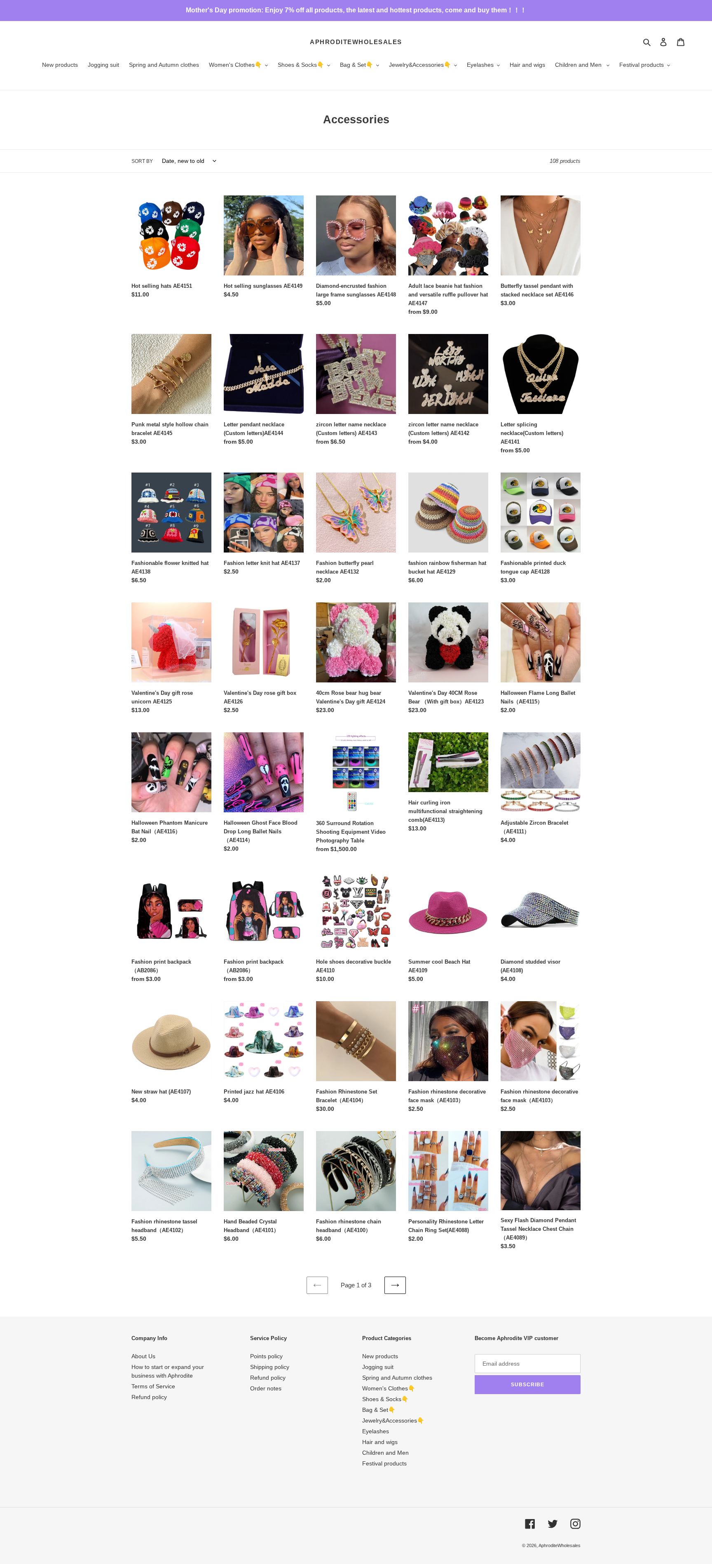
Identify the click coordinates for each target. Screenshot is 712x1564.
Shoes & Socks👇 (385, 1399)
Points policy (266, 1356)
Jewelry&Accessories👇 (393, 1420)
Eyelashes (375, 1431)
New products (380, 1356)
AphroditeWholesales (356, 41)
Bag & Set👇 (378, 1409)
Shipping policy (269, 1367)
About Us (143, 1356)
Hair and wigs (380, 1442)
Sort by (142, 161)
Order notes (265, 1388)
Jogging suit (377, 1367)
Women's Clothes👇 (388, 1388)
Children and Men (385, 1452)
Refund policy (149, 1397)
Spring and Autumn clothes (397, 1377)
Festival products (384, 1463)
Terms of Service (153, 1386)
